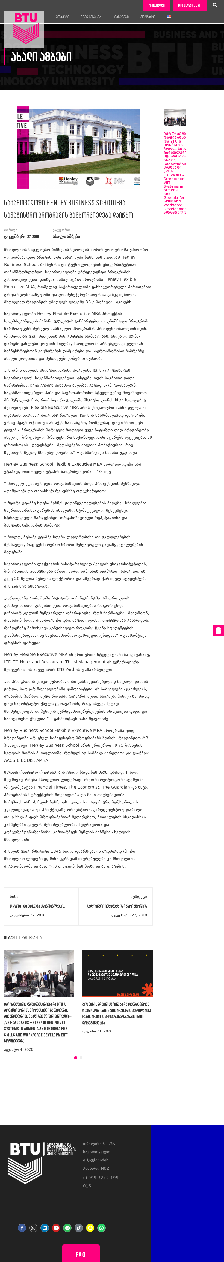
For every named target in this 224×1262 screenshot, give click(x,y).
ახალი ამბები (66, 236)
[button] (75, 1057)
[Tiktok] (79, 1228)
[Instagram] (33, 1228)
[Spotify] (67, 1228)
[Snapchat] (90, 1228)
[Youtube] (56, 1228)
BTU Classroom (189, 5)
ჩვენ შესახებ (91, 17)
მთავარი (62, 17)
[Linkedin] (44, 1228)
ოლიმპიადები (156, 5)
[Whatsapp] (101, 1228)
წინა (14, 897)
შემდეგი (139, 897)
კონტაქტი (147, 17)
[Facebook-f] (22, 1228)
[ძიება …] (215, 6)
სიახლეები (121, 17)
